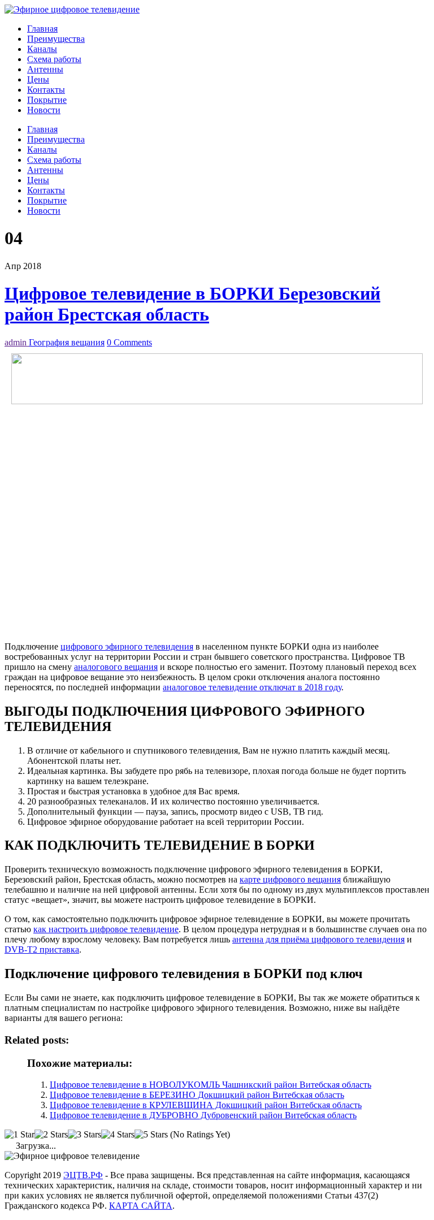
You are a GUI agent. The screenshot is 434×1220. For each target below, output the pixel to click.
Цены (38, 79)
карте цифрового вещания (290, 879)
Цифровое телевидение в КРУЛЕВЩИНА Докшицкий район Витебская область (206, 1105)
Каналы (42, 49)
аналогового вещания (116, 667)
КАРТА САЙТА (140, 1205)
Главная (42, 28)
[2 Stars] (51, 1135)
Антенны (45, 69)
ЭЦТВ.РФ (83, 1175)
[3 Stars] (84, 1135)
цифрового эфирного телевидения (126, 646)
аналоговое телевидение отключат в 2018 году (252, 687)
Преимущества (56, 39)
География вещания (67, 342)
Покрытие (47, 100)
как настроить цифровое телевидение (106, 929)
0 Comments (129, 342)
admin (17, 342)
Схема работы (54, 59)
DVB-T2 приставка (42, 949)
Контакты (46, 89)
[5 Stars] (151, 1135)
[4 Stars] (117, 1135)
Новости (43, 110)
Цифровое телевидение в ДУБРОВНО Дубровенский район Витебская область (203, 1115)
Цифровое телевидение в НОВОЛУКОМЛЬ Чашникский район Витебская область (210, 1084)
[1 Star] (19, 1135)
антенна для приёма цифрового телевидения (318, 939)
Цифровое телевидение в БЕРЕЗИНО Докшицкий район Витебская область (197, 1095)
